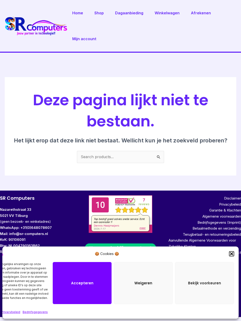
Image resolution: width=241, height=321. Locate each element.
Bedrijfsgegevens (35, 312)
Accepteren (82, 283)
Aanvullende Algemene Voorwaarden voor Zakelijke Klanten (202, 243)
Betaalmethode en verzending (217, 228)
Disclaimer (232, 198)
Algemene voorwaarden (221, 216)
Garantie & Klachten (225, 210)
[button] (231, 253)
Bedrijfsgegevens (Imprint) (219, 222)
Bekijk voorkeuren (204, 283)
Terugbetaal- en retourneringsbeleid (212, 234)
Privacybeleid (10, 312)
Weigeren (143, 283)
